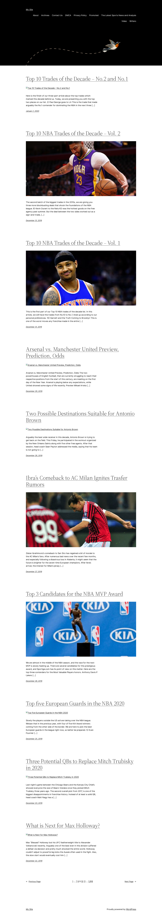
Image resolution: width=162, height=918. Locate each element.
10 (82, 881)
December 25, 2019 (34, 739)
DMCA (68, 15)
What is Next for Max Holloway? (63, 825)
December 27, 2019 (34, 571)
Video (124, 21)
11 (85, 881)
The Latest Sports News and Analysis (118, 15)
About (36, 15)
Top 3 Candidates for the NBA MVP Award (74, 594)
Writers (132, 21)
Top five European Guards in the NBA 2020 (75, 703)
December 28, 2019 (34, 455)
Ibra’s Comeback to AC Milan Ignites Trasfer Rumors (76, 481)
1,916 (90, 881)
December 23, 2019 (34, 803)
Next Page (130, 881)
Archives (45, 15)
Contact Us (57, 15)
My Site (29, 9)
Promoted (94, 15)
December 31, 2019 (34, 220)
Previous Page (33, 881)
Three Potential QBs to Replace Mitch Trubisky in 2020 (80, 764)
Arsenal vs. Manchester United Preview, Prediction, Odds (72, 352)
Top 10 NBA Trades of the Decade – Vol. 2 (73, 133)
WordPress (131, 909)
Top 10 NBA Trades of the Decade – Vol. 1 (73, 243)
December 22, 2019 (34, 861)
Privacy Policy (80, 15)
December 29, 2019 (34, 391)
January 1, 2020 (32, 111)
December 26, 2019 (34, 681)
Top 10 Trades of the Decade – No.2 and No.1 (77, 78)
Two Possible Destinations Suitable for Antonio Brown (80, 416)
